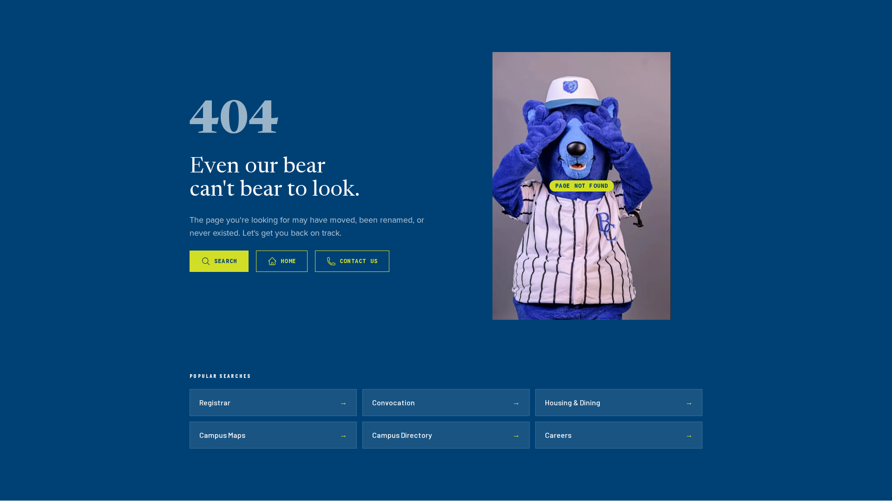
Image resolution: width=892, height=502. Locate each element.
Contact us (359, 261)
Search (225, 261)
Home (288, 261)
